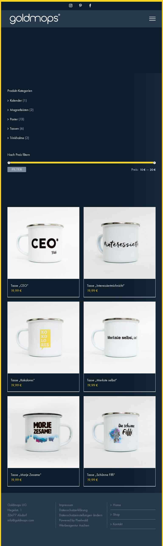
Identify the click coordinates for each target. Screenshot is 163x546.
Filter (17, 169)
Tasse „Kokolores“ (23, 380)
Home (117, 505)
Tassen (14, 128)
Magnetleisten (19, 110)
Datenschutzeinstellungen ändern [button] (81, 515)
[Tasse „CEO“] (43, 243)
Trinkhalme (17, 138)
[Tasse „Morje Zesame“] (43, 432)
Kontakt (117, 524)
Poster (14, 119)
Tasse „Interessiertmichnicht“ (106, 285)
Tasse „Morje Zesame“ (26, 474)
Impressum (66, 505)
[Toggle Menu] (152, 19)
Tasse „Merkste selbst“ (102, 380)
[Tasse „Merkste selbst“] (119, 337)
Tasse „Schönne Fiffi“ (101, 474)
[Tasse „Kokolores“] (43, 337)
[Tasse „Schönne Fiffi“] (119, 432)
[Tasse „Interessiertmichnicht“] (119, 243)
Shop (116, 514)
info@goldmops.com (20, 520)
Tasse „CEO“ (19, 285)
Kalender (16, 100)
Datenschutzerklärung (73, 510)
